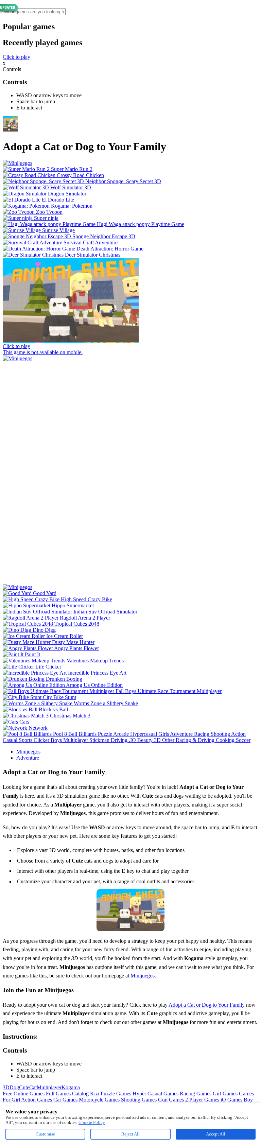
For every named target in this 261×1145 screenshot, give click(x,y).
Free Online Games (24, 1093)
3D (6, 1087)
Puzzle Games (116, 1093)
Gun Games (171, 1100)
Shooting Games (139, 1100)
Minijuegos (28, 751)
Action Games (36, 1100)
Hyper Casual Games (155, 1093)
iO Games (231, 1100)
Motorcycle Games (99, 1100)
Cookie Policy (92, 1122)
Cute (24, 1087)
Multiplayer (49, 1087)
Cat (33, 1087)
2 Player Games (202, 1100)
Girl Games (225, 1093)
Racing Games (195, 1093)
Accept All (215, 1134)
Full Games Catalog (67, 1093)
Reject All (130, 1134)
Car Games (65, 1100)
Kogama (71, 1087)
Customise (45, 1134)
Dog (14, 1087)
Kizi (94, 1093)
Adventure (27, 758)
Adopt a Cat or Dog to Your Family (207, 1005)
